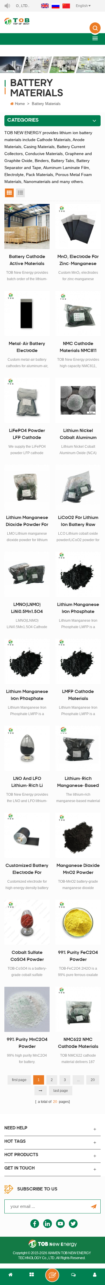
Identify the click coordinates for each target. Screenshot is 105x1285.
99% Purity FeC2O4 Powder (78, 956)
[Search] (95, 32)
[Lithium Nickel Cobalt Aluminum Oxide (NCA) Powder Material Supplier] (78, 400)
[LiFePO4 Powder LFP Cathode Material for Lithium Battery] (27, 400)
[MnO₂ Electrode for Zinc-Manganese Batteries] (78, 226)
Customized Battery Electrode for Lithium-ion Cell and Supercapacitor (27, 870)
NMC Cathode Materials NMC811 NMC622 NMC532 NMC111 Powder (78, 348)
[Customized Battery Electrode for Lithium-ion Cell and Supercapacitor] (27, 835)
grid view (9, 193)
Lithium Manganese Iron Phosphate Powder (78, 609)
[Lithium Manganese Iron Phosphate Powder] (78, 574)
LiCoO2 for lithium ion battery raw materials (78, 522)
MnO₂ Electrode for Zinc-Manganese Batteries (78, 261)
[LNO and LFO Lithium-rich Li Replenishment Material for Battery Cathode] (27, 748)
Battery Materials (46, 104)
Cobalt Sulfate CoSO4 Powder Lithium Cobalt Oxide (27, 957)
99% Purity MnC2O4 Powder (27, 1043)
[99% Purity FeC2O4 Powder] (78, 922)
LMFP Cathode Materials (78, 695)
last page (60, 1091)
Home (20, 104)
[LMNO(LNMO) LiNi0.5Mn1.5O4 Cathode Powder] (27, 574)
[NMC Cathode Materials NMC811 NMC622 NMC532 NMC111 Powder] (78, 313)
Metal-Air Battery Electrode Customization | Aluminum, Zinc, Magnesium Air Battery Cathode (27, 348)
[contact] (73, 1277)
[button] (95, 38)
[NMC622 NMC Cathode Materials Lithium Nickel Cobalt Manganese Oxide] (78, 1009)
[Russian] (56, 6)
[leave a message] (52, 1275)
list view (20, 193)
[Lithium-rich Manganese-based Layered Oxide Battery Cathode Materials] (78, 748)
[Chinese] (66, 6)
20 (93, 1080)
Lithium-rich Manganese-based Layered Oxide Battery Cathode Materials (78, 783)
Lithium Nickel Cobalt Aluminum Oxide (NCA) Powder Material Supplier (78, 435)
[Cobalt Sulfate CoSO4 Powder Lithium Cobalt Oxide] (27, 922)
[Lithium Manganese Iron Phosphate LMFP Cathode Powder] (27, 661)
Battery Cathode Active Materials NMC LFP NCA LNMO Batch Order (27, 261)
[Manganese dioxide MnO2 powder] (78, 835)
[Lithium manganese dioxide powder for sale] (27, 487)
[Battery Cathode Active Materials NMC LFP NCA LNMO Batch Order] (27, 226)
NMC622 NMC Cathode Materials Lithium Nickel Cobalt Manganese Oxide (78, 1044)
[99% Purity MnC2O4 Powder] (27, 1009)
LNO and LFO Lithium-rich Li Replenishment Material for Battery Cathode (27, 783)
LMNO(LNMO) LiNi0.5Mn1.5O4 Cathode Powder (27, 609)
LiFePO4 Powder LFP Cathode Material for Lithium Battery (27, 435)
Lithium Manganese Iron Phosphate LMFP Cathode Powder (27, 696)
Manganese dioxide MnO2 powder (78, 869)
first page (19, 1080)
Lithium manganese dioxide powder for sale (27, 522)
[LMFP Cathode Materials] (78, 661)
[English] (45, 6)
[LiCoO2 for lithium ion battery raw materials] (78, 487)
